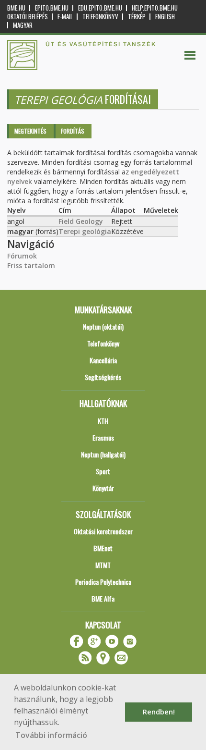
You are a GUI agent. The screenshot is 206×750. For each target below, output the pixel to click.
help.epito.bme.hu (155, 8)
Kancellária (103, 360)
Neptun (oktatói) (103, 326)
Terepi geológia (84, 231)
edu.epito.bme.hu (100, 8)
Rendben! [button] (159, 711)
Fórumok (22, 255)
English (165, 16)
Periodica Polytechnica (103, 582)
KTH (103, 421)
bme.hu (16, 8)
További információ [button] (51, 735)
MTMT (103, 565)
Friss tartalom (31, 265)
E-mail (65, 16)
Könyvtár (103, 488)
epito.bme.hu (52, 8)
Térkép (137, 16)
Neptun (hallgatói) (103, 454)
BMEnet (103, 548)
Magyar (23, 25)
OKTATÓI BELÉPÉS (27, 16)
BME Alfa (103, 598)
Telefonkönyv (100, 16)
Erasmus (103, 437)
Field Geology (80, 221)
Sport (103, 471)
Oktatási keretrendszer (103, 531)
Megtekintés (30, 131)
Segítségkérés (103, 377)
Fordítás (72, 131)
